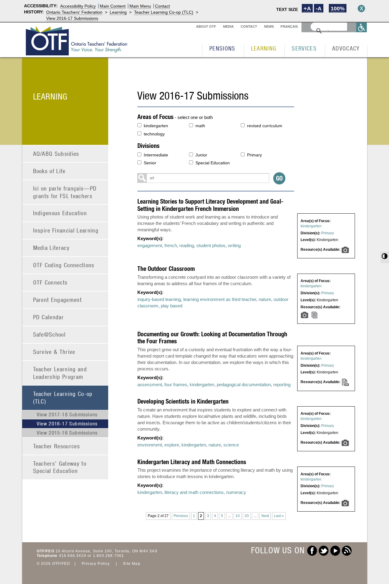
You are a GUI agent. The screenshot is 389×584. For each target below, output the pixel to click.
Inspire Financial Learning (66, 230)
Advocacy (346, 48)
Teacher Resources (56, 445)
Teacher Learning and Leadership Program (60, 372)
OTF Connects (50, 282)
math (200, 125)
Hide (361, 8)
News (269, 26)
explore (171, 444)
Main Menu (140, 6)
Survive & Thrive (54, 351)
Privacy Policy (96, 563)
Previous (181, 516)
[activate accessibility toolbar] (361, 27)
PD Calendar (48, 316)
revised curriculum (264, 125)
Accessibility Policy (78, 6)
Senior (150, 162)
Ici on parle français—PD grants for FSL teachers (65, 192)
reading (186, 245)
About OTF (206, 26)
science (231, 444)
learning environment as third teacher (219, 299)
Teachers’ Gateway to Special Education (60, 467)
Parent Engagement (57, 299)
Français (289, 26)
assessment (149, 384)
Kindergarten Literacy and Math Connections (191, 462)
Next (265, 516)
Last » (279, 516)
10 (238, 516)
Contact (162, 6)
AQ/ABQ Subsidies (56, 153)
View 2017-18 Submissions (67, 414)
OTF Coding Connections (64, 264)
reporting (282, 384)
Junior (201, 154)
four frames (175, 384)
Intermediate (156, 154)
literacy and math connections (194, 492)
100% (338, 8)
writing (234, 245)
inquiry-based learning (159, 299)
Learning (118, 12)
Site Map (131, 563)
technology (154, 133)
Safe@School (49, 334)
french (170, 245)
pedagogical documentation (244, 384)
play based (171, 305)
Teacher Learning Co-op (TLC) (163, 12)
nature (265, 299)
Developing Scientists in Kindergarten (183, 401)
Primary (254, 154)
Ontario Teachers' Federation (74, 12)
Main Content (113, 6)
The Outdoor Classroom (166, 268)
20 (247, 516)
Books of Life (49, 170)
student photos (210, 245)
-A (319, 8)
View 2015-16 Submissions (67, 433)
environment (149, 444)
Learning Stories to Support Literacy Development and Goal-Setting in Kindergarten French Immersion (210, 205)
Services (304, 48)
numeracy (236, 492)
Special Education (212, 162)
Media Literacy (51, 247)
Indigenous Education (60, 212)
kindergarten (156, 125)
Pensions (222, 48)
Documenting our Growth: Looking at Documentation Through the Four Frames (212, 337)
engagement (149, 245)
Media (228, 26)
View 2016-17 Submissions (72, 18)
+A (307, 8)
